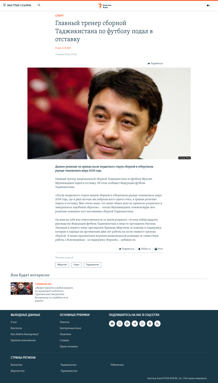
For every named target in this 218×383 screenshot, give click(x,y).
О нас (14, 322)
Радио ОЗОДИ (63, 48)
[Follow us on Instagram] (120, 324)
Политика (65, 334)
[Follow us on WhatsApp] (142, 324)
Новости (64, 322)
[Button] (155, 64)
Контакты (16, 328)
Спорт (59, 16)
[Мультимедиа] (208, 5)
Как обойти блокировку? (25, 334)
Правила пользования (23, 340)
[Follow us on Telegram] (135, 324)
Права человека (69, 346)
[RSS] (157, 324)
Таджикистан (68, 365)
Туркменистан (43, 284)
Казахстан (16, 365)
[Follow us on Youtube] (112, 324)
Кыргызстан (18, 371)
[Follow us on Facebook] (127, 324)
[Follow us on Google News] (150, 324)
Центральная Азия (70, 328)
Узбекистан (117, 365)
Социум (64, 340)
